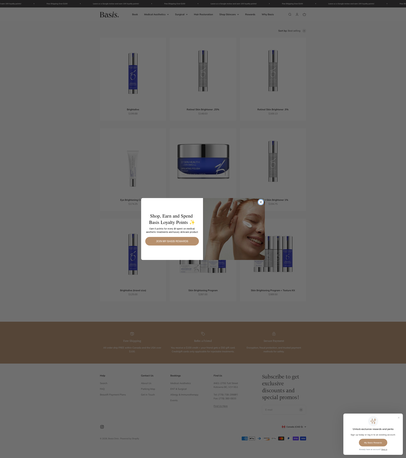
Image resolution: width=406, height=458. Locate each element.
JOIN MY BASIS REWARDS (172, 241)
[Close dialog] (261, 202)
